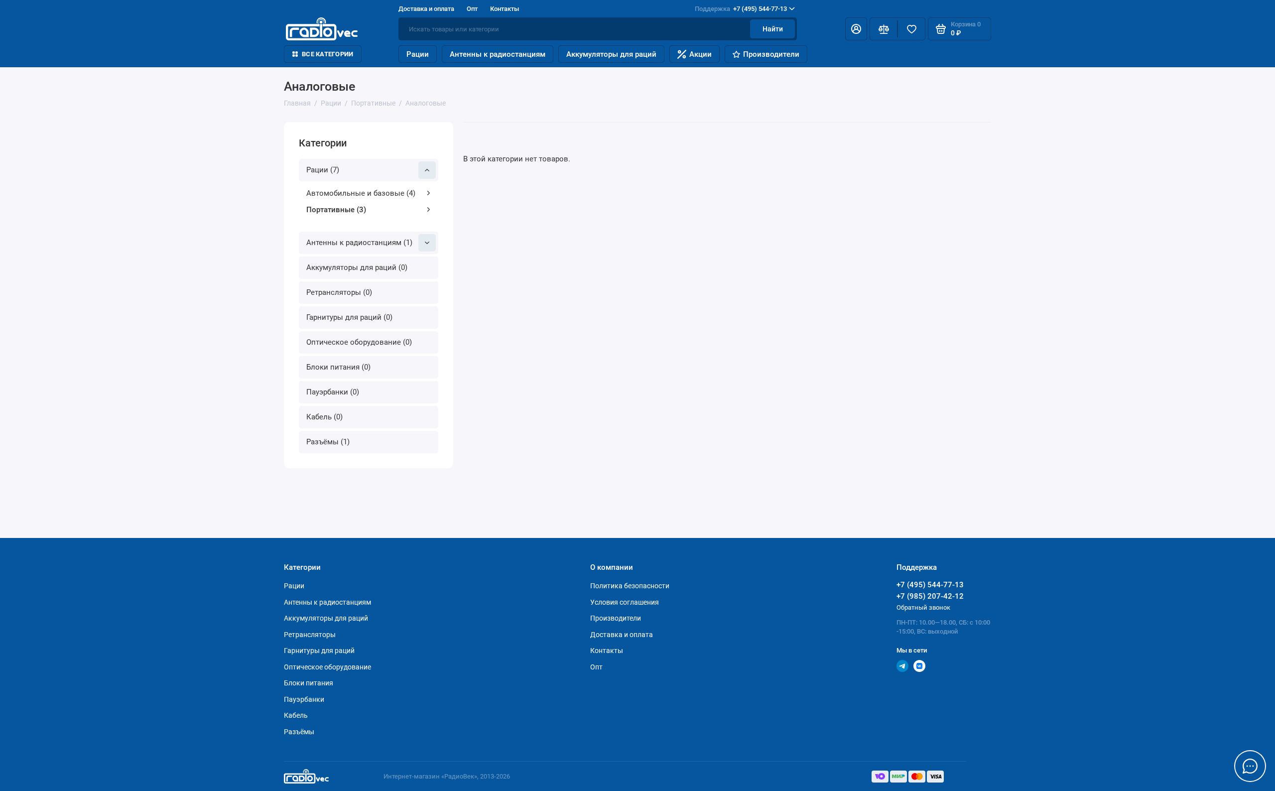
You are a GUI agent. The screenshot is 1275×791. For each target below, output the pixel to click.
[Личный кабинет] (856, 28)
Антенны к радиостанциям (497, 54)
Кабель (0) (324, 416)
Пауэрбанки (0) (332, 392)
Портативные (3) (336, 209)
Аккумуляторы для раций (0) (356, 267)
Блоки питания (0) (338, 367)
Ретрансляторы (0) (339, 292)
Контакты (504, 8)
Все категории (327, 54)
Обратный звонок (923, 607)
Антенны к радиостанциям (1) (359, 242)
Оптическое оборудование (327, 667)
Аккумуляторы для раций (611, 54)
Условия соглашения (624, 602)
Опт (472, 8)
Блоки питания (308, 683)
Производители (771, 54)
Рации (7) (322, 169)
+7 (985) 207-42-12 (930, 596)
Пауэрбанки (304, 699)
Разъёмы (299, 732)
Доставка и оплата (426, 8)
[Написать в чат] (1250, 766)
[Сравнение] (883, 28)
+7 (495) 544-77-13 (741, 8)
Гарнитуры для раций (319, 651)
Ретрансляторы (310, 635)
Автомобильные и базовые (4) (360, 193)
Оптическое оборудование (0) (359, 342)
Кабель (296, 715)
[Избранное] (911, 28)
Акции (700, 54)
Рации (417, 54)
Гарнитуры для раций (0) (349, 317)
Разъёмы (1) (328, 441)
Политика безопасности (629, 586)
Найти (773, 29)
